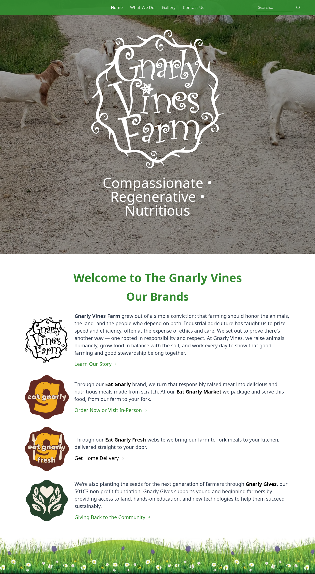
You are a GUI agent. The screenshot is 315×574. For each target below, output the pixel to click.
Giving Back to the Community (109, 517)
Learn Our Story (93, 364)
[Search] (298, 7)
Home (117, 7)
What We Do (142, 7)
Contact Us (193, 7)
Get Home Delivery (96, 458)
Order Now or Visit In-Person (108, 410)
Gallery (168, 7)
